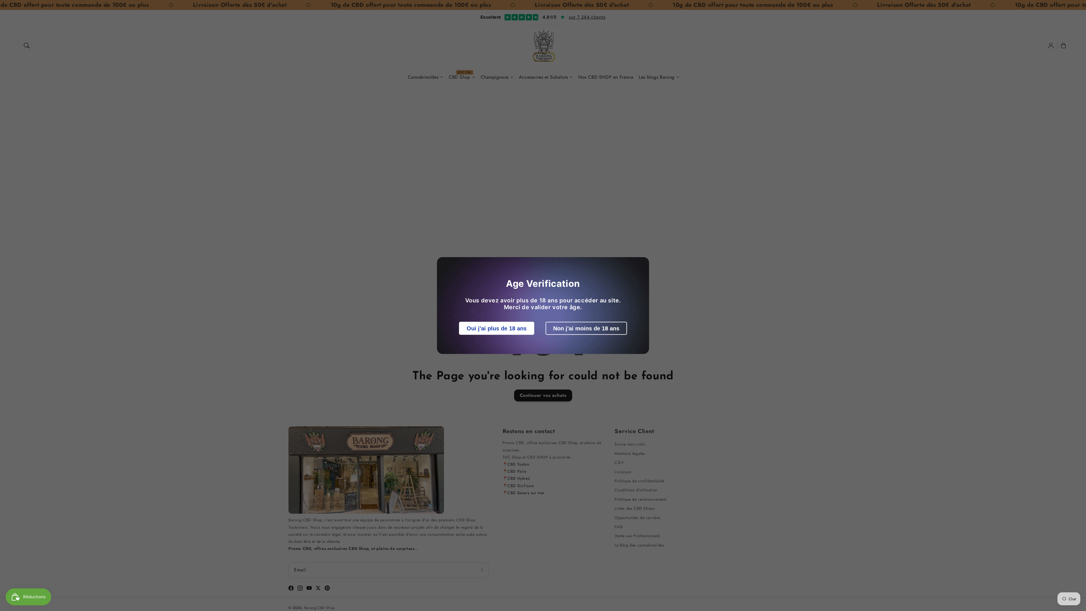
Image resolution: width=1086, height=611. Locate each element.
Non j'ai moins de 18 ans (586, 328)
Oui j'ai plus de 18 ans (497, 328)
